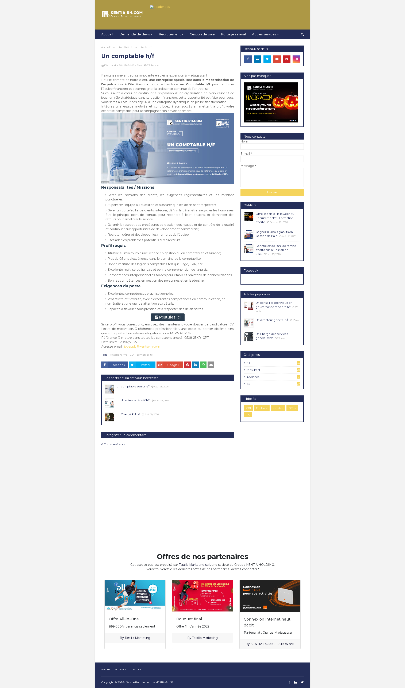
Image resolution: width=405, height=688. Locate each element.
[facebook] (248, 59)
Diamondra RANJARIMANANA (123, 65)
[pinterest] (286, 59)
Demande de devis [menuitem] (134, 34)
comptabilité (120, 47)
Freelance (272, 377)
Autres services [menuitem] (264, 34)
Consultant (273, 370)
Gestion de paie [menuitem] (202, 34)
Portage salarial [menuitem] (233, 34)
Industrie (278, 408)
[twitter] (267, 59)
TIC (273, 384)
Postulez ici (170, 317)
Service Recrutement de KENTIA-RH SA (150, 682)
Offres (292, 408)
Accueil (105, 47)
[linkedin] (257, 59)
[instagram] (296, 59)
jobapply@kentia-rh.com (142, 346)
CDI (132, 354)
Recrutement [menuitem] (170, 34)
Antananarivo (118, 354)
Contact (136, 669)
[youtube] (277, 59)
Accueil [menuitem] (107, 34)
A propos (120, 669)
